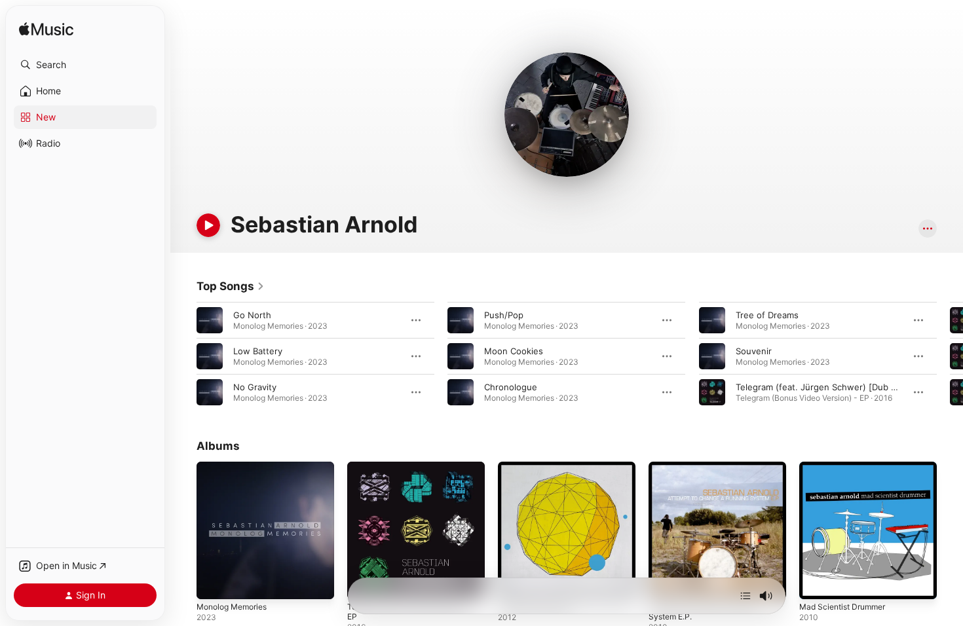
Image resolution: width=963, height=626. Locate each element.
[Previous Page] (183, 356)
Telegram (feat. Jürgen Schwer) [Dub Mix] (822, 387)
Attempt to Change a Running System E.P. (709, 472)
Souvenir (754, 351)
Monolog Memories (236, 467)
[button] (85, 65)
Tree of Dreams (767, 315)
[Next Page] (950, 356)
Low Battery (257, 351)
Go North (252, 315)
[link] (231, 286)
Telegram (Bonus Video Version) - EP (413, 472)
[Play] (208, 225)
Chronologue (510, 387)
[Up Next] (745, 596)
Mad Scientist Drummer (847, 467)
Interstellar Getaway (539, 467)
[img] (46, 29)
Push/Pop (503, 315)
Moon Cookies (513, 351)
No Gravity (254, 387)
